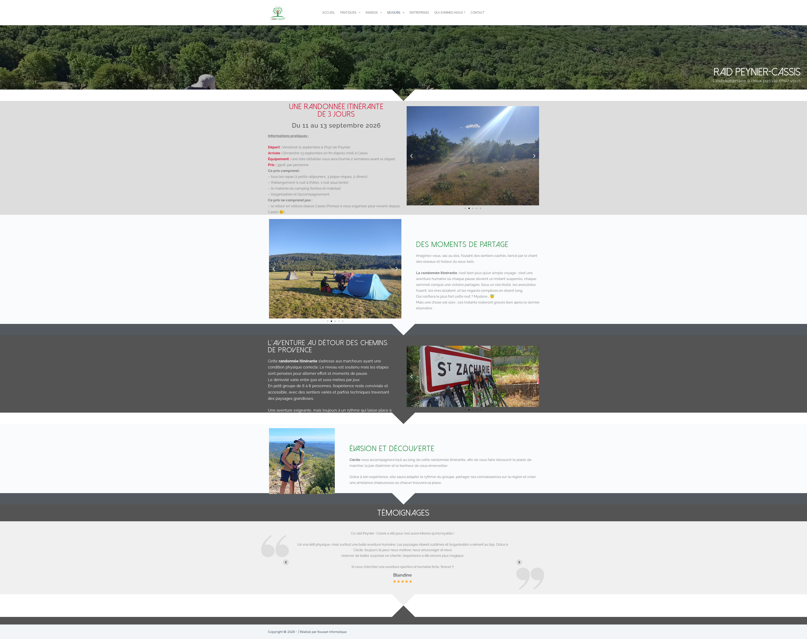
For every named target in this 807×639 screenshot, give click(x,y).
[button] (411, 155)
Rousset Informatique (332, 632)
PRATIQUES (348, 12)
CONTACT (478, 12)
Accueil (328, 12)
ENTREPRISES (419, 12)
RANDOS (372, 12)
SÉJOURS (393, 12)
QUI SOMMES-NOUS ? (449, 12)
